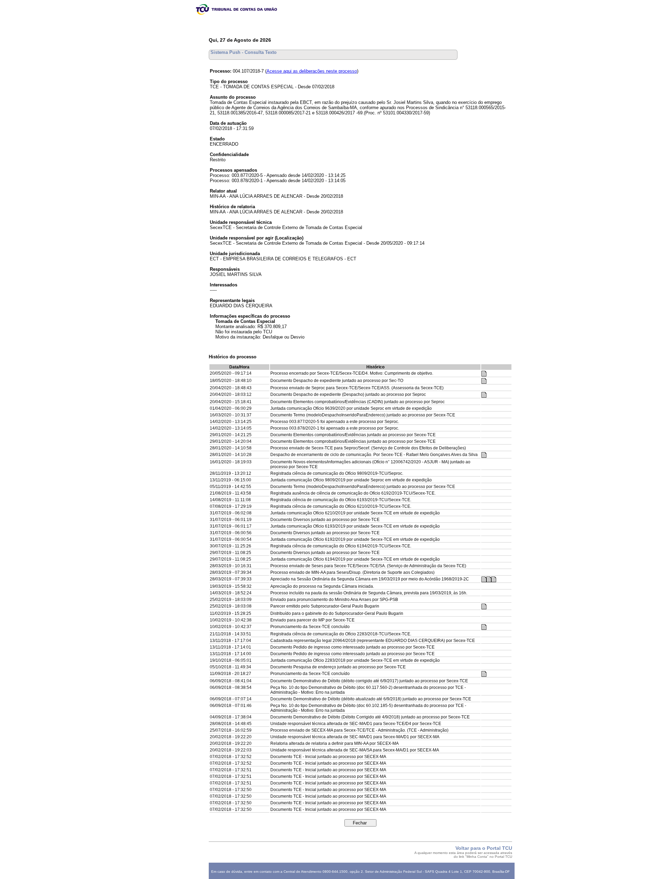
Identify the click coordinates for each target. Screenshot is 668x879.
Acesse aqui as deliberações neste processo (312, 71)
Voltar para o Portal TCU (483, 848)
